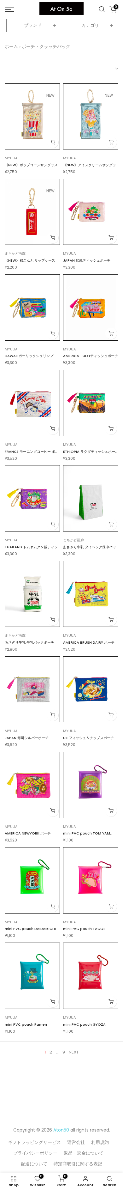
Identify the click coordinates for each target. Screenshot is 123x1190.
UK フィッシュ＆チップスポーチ (88, 737)
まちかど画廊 (15, 253)
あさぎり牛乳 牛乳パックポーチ (29, 642)
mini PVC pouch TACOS (84, 928)
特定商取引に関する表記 (78, 1164)
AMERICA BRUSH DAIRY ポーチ (88, 642)
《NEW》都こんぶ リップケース (30, 260)
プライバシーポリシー (35, 1153)
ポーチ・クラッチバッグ (46, 46)
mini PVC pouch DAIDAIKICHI (30, 928)
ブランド (33, 25)
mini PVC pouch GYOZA (84, 1024)
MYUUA (11, 158)
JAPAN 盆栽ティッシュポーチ (86, 260)
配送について (34, 1164)
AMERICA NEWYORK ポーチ (28, 833)
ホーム (11, 46)
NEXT (74, 1052)
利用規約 (100, 1142)
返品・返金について (83, 1153)
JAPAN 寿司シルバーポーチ (27, 737)
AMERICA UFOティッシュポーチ (90, 355)
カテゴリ (90, 25)
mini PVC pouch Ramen (26, 1024)
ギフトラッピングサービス (34, 1142)
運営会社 (76, 1142)
